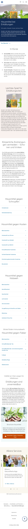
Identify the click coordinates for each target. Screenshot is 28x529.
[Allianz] (2, 2)
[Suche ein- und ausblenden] (23, 2)
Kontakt (14, 518)
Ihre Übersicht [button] (4, 43)
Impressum (14, 512)
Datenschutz (14, 515)
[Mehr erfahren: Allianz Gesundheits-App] (14, 461)
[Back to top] (24, 518)
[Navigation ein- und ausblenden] (26, 2)
